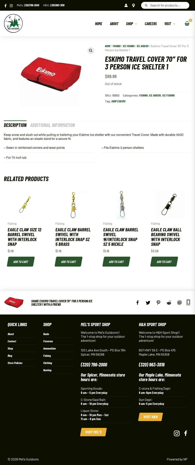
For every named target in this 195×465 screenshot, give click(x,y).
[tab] (15, 124)
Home (107, 46)
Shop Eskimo (118, 101)
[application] (135, 23)
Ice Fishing (128, 46)
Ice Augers (143, 46)
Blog (10, 355)
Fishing (117, 46)
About (11, 334)
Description (15, 125)
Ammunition (49, 348)
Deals (46, 334)
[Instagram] (11, 5)
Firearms (48, 341)
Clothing (47, 363)
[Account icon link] (126, 5)
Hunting (47, 370)
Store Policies (15, 363)
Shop (10, 348)
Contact (12, 341)
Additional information (52, 125)
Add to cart (21, 262)
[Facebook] (5, 5)
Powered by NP (177, 459)
